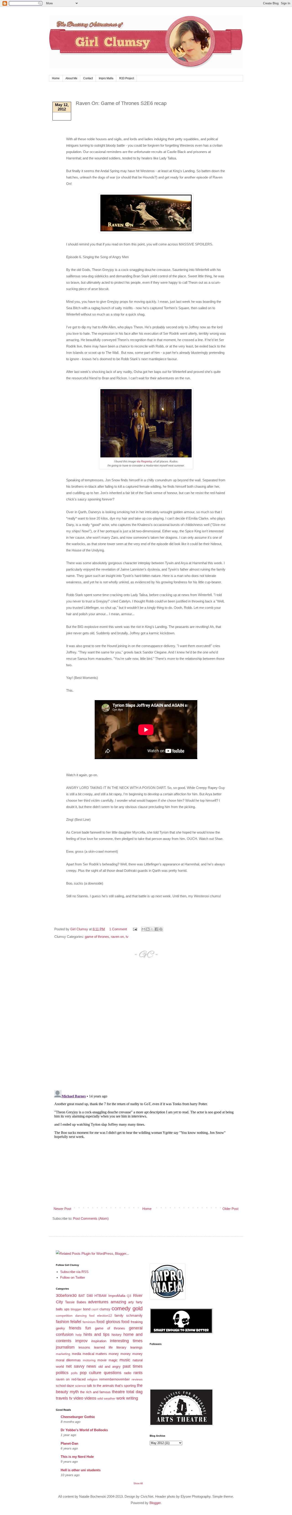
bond (86, 1309)
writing (132, 1398)
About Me (71, 78)
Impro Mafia (106, 78)
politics (62, 1372)
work (120, 1398)
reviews (137, 1379)
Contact (88, 78)
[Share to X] (152, 929)
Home (56, 78)
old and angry (109, 1366)
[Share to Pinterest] (161, 929)
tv (127, 937)
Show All (138, 1483)
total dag (134, 1392)
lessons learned (91, 1347)
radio (127, 1373)
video (78, 1398)
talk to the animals (100, 1385)
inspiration (98, 1341)
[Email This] (143, 929)
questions (112, 1372)
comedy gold (127, 1308)
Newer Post (62, 1209)
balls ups (63, 1309)
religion (92, 1379)
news (91, 1366)
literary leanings (129, 1347)
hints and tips (96, 1334)
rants (138, 1372)
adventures (98, 1302)
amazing (118, 1302)
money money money (126, 1354)
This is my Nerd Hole (77, 1457)
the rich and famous (95, 1392)
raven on (117, 937)
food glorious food (112, 1321)
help (79, 1334)
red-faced (78, 1379)
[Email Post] (134, 929)
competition (64, 1315)
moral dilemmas (68, 1360)
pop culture (91, 1372)
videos (90, 1398)
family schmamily (129, 1315)
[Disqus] (146, 1029)
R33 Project (126, 78)
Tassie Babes (75, 1302)
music (125, 1360)
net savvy (75, 1366)
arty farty (135, 1302)
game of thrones (97, 937)
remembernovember (114, 1379)
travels (62, 1398)
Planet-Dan (69, 1443)
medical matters (95, 1354)
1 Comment (118, 929)
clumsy (104, 1309)
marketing (63, 1354)
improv (81, 1341)
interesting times (126, 1341)
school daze (65, 1385)
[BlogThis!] (148, 929)
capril (94, 1309)
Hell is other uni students (81, 1470)
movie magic (107, 1360)
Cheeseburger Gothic (78, 1417)
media (76, 1354)
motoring (89, 1360)
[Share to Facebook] (156, 929)
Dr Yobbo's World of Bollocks (84, 1430)
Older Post (230, 1209)
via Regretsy (144, 461)
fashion (62, 1321)
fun (88, 1328)
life (111, 1347)
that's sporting (125, 1385)
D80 (90, 1296)
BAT (81, 1296)
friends (75, 1328)
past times (133, 1366)
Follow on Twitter (72, 1277)
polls (74, 1373)
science (80, 1385)
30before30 (66, 1295)
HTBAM (100, 1296)
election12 (104, 1315)
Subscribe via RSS (74, 1272)
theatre (118, 1392)
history (117, 1334)
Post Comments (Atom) (91, 1218)
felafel (75, 1321)
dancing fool (85, 1315)
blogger (76, 1309)
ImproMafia (116, 1296)
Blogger (155, 1503)
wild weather (106, 1398)
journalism (65, 1347)
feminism (89, 1322)
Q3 (129, 1296)
